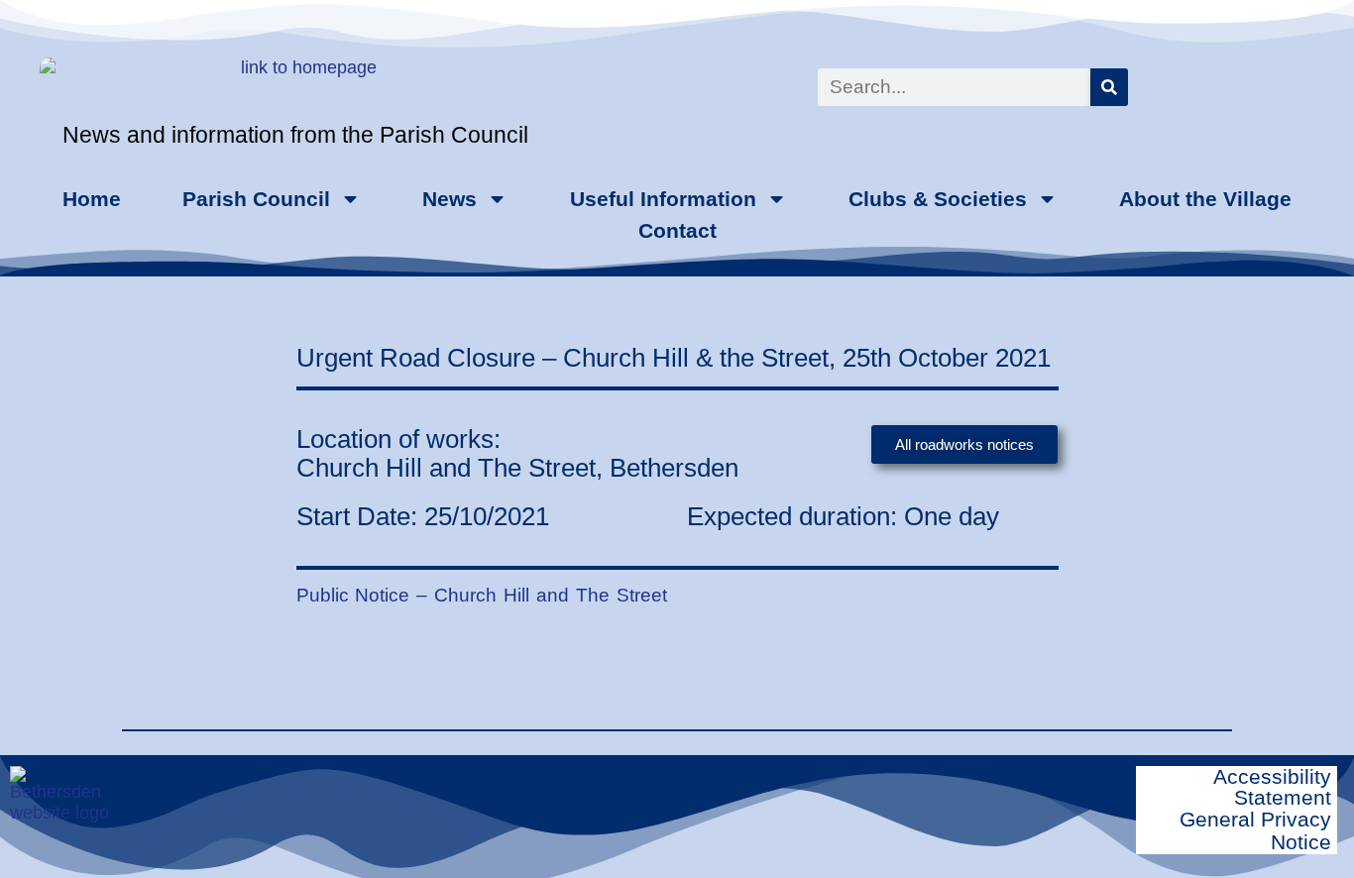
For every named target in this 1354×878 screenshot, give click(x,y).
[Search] (1109, 87)
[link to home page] (189, 91)
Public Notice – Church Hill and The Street (482, 594)
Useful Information (663, 198)
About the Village (1205, 198)
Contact (677, 230)
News (449, 198)
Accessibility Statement (1272, 787)
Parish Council (256, 198)
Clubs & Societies (937, 198)
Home (91, 198)
